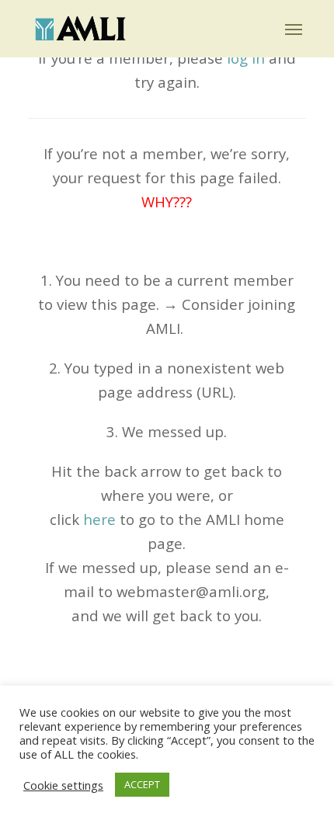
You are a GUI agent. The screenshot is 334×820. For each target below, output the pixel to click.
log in (246, 58)
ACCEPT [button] (142, 784)
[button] (293, 28)
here (99, 519)
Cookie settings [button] (63, 785)
